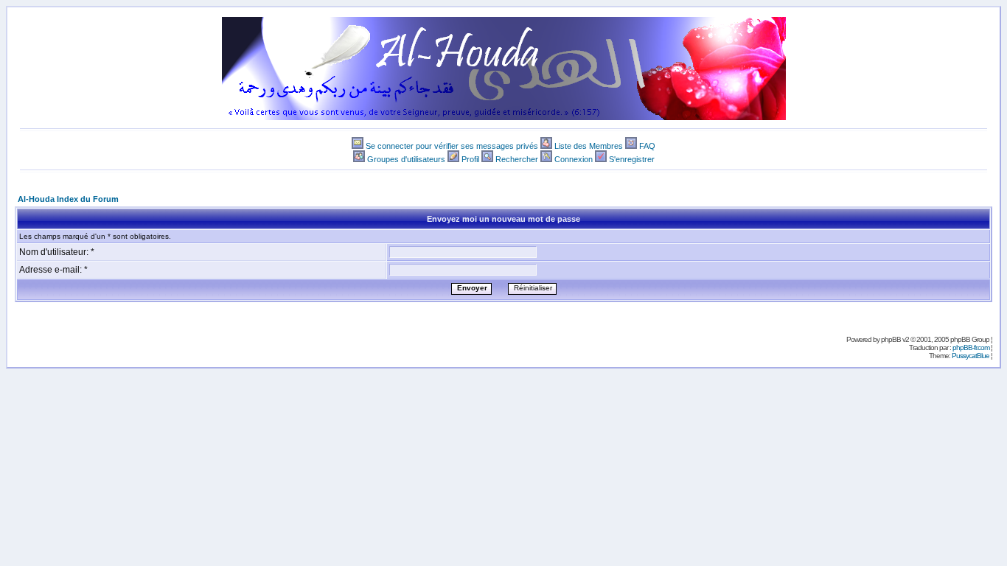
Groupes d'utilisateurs (406, 159)
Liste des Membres (588, 146)
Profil (470, 159)
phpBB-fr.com (970, 347)
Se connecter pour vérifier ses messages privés (452, 146)
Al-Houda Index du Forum (68, 199)
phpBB (891, 339)
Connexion (573, 159)
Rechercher (516, 159)
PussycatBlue (970, 356)
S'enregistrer (632, 159)
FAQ (647, 146)
